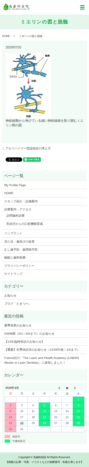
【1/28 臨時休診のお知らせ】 (24, 341)
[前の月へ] (55, 388)
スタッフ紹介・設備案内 (21, 201)
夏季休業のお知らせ (18, 325)
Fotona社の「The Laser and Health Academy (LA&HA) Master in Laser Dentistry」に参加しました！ (41, 360)
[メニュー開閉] (82, 7)
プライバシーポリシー (19, 265)
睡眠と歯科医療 (14, 257)
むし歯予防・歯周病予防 (21, 249)
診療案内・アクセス (18, 209)
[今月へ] (67, 388)
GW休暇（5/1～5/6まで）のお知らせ (29, 333)
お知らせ (10, 295)
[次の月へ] (78, 388)
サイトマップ (13, 273)
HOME (6, 36)
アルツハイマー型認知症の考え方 (28, 148)
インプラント (13, 233)
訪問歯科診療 (15, 215)
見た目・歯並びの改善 (19, 241)
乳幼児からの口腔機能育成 (24, 224)
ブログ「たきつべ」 (18, 303)
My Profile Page (15, 185)
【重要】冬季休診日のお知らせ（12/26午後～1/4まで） (42, 349)
